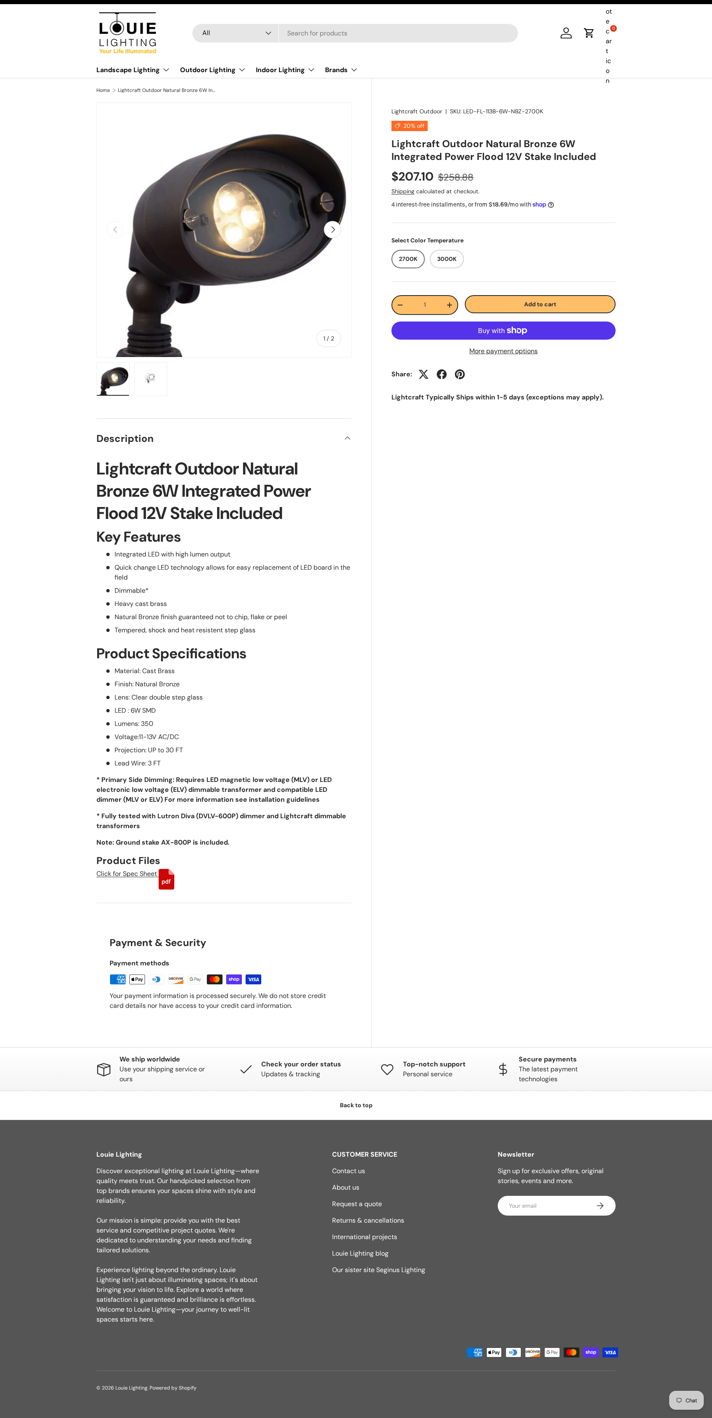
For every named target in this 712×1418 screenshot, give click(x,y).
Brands (336, 70)
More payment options (503, 351)
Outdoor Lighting (208, 70)
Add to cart (540, 304)
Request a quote (357, 1204)
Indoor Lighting (280, 70)
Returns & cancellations (368, 1220)
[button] (589, 33)
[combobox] (355, 33)
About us (345, 1187)
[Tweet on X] (424, 374)
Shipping (403, 191)
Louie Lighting (131, 1388)
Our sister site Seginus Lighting (378, 1269)
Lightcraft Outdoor (416, 111)
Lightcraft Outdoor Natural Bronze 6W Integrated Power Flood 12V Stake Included (167, 90)
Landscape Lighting (128, 70)
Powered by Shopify (173, 1388)
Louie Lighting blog (360, 1253)
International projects (364, 1237)
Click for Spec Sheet (127, 873)
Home (103, 90)
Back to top (356, 1105)
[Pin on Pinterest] (460, 374)
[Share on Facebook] (442, 374)
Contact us (348, 1171)
